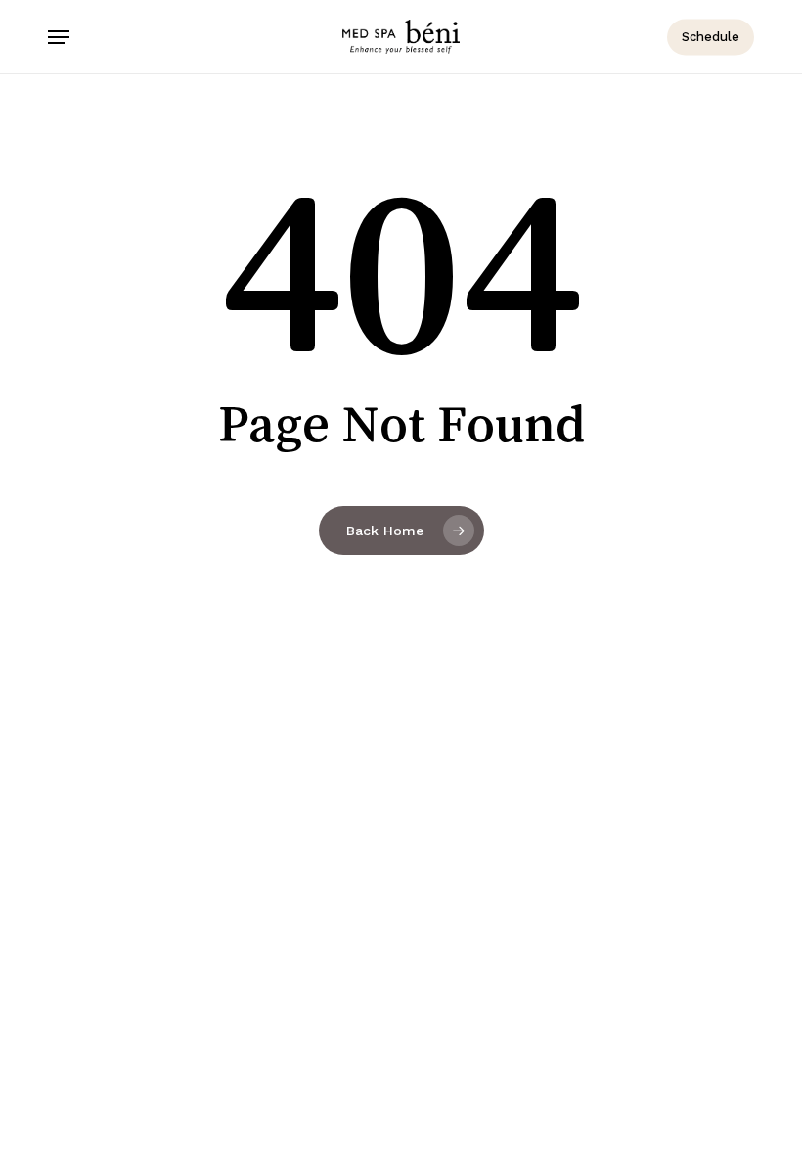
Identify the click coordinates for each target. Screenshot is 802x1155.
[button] (58, 37)
